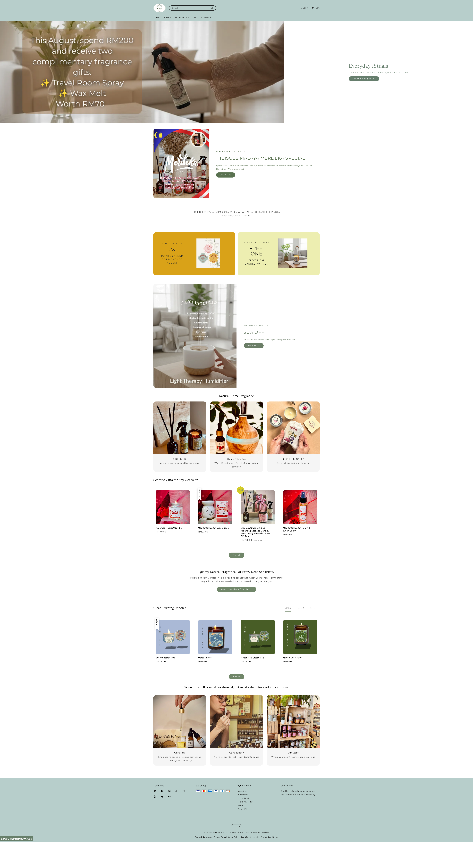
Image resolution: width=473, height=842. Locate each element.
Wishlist (208, 17)
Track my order (245, 802)
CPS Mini (242, 809)
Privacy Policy (220, 837)
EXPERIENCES (180, 17)
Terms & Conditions (203, 837)
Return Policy (233, 837)
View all (237, 555)
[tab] (288, 608)
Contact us (243, 795)
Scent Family (244, 798)
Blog (240, 805)
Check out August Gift (364, 78)
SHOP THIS (225, 175)
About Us (242, 791)
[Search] (212, 8)
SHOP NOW (254, 345)
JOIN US (195, 17)
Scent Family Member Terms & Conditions (259, 837)
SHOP (166, 17)
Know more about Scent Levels (237, 589)
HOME (158, 17)
